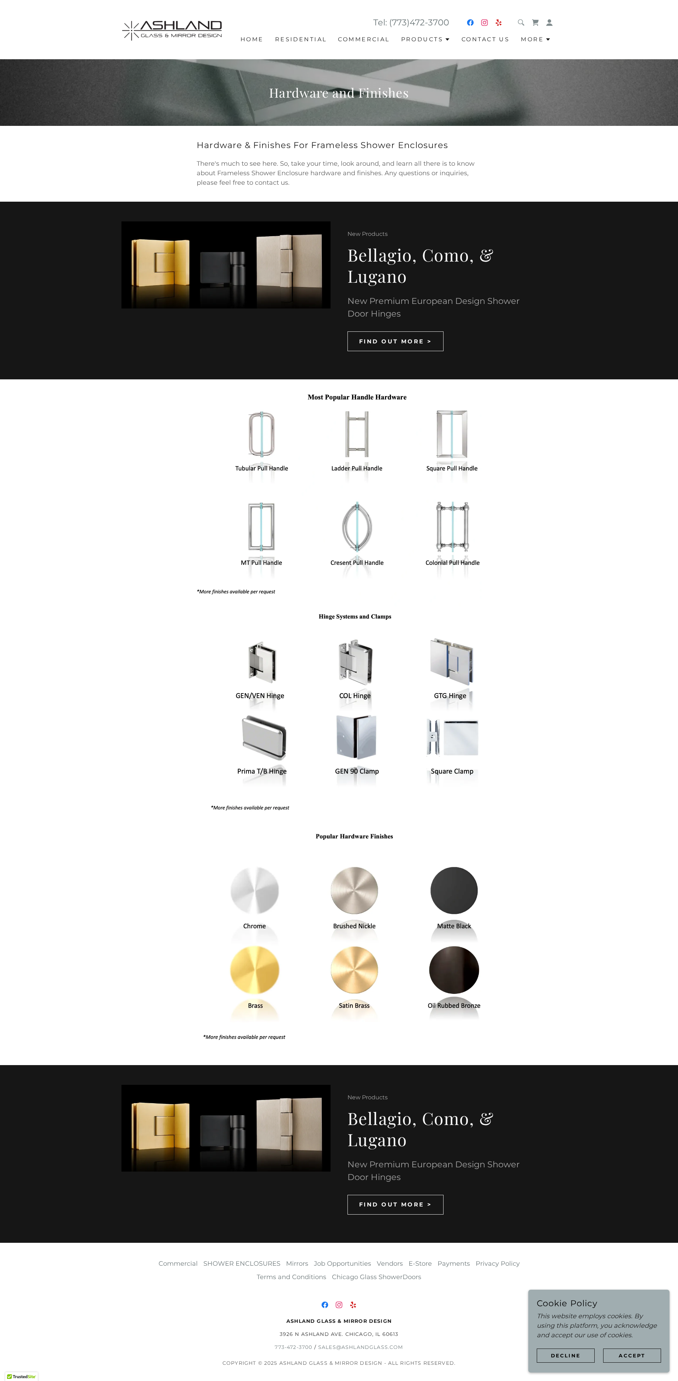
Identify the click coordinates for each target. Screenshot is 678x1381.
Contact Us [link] (486, 39)
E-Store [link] (420, 1263)
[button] (549, 23)
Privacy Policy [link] (498, 1263)
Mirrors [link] (297, 1263)
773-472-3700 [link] (293, 1347)
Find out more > (395, 341)
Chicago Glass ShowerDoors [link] (376, 1277)
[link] (175, 29)
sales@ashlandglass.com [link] (360, 1347)
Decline (566, 1355)
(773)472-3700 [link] (419, 22)
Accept (632, 1355)
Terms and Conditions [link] (291, 1277)
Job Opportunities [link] (342, 1263)
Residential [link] (301, 39)
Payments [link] (454, 1263)
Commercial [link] (363, 39)
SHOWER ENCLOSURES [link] (241, 1263)
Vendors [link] (390, 1263)
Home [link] (252, 39)
